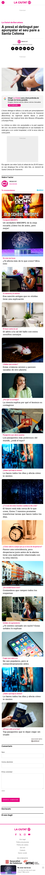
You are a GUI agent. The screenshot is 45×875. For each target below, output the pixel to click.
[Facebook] (12, 48)
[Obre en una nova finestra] (14, 862)
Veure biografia (13, 183)
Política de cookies (22, 845)
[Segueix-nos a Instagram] (25, 835)
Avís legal (22, 839)
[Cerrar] (43, 868)
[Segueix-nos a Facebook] (16, 835)
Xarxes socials (22, 853)
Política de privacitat (22, 842)
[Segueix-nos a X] (20, 835)
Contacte (22, 850)
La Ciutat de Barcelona (12, 22)
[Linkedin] (20, 48)
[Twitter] (16, 48)
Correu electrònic (7, 762)
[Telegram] (28, 48)
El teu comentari (7, 772)
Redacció (24, 41)
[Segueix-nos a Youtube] (29, 835)
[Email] (32, 48)
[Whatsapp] (24, 48)
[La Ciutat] (22, 2)
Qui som (22, 847)
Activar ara (13, 105)
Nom (3, 752)
